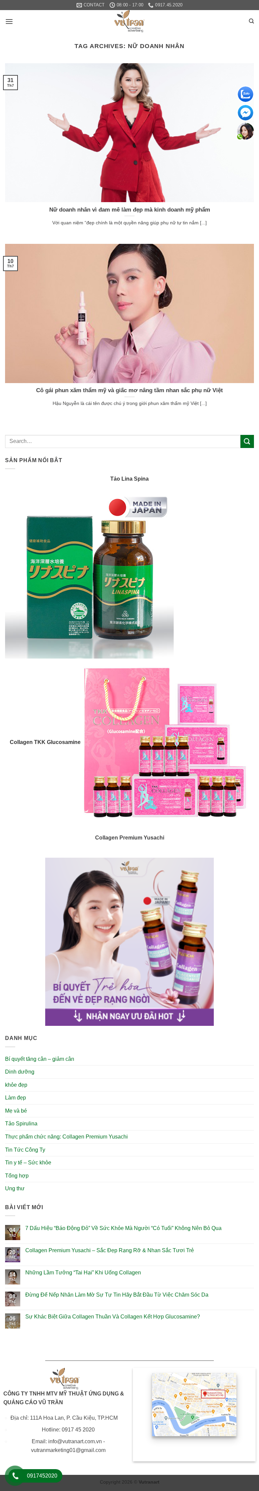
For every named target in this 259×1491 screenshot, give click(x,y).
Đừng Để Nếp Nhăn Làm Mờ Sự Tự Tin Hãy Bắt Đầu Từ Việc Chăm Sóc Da (116, 1295)
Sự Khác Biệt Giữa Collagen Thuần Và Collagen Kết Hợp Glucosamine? (112, 1316)
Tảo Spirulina (21, 1123)
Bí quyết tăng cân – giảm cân (39, 1059)
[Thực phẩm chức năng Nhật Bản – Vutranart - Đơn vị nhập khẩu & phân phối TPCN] (129, 21)
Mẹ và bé (16, 1111)
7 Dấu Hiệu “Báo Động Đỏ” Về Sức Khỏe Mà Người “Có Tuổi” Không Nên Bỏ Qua (123, 1228)
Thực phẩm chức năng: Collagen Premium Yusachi (66, 1137)
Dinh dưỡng (19, 1072)
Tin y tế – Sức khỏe (28, 1162)
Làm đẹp (15, 1098)
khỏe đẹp (16, 1085)
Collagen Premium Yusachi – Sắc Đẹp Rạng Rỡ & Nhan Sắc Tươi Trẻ (109, 1250)
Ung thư (15, 1188)
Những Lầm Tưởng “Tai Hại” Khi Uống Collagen (83, 1272)
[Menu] (9, 21)
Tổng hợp (17, 1176)
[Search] (251, 21)
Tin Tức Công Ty (25, 1150)
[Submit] (247, 441)
